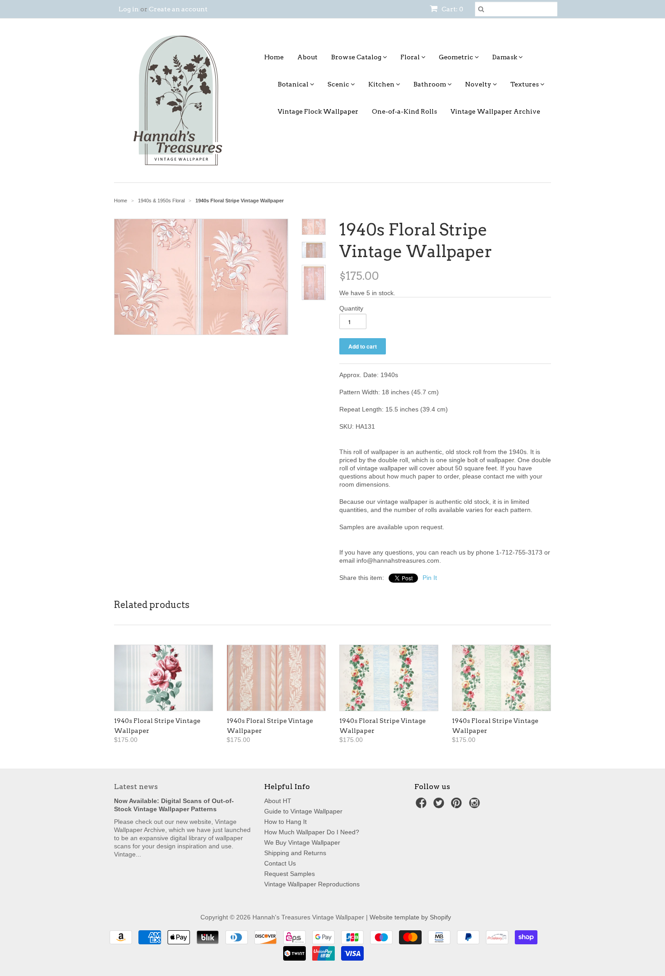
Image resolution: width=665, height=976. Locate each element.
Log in (129, 9)
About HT (277, 800)
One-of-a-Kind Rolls (404, 111)
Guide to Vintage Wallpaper (303, 811)
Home (274, 57)
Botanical (294, 84)
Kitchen (382, 84)
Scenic (339, 84)
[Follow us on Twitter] (440, 805)
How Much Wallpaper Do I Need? (311, 832)
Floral (410, 57)
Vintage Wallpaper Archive (495, 111)
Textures (525, 84)
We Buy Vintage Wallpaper (302, 842)
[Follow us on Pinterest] (458, 805)
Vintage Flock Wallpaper (318, 111)
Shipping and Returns (295, 852)
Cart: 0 (451, 9)
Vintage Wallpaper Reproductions (312, 884)
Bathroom (430, 84)
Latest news (136, 786)
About (307, 57)
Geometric (457, 57)
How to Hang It (285, 821)
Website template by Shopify (410, 917)
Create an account (178, 9)
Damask (505, 57)
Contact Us (280, 863)
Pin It (430, 577)
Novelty (479, 84)
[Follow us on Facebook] (422, 805)
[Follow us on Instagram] (476, 805)
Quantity (351, 308)
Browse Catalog (357, 57)
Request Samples (289, 873)
